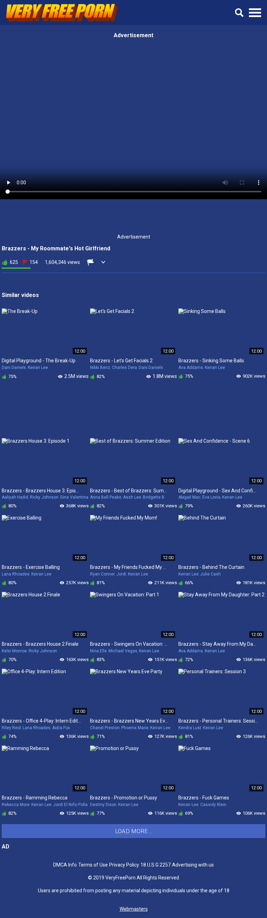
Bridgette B (153, 497)
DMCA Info (65, 865)
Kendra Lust (189, 727)
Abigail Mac (189, 497)
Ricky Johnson (44, 497)
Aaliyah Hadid (15, 497)
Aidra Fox (61, 727)
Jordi (121, 574)
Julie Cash (210, 574)
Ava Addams (190, 367)
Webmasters (134, 909)
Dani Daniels (14, 367)
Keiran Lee (38, 367)
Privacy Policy (124, 865)
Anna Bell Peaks (105, 497)
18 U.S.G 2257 (155, 865)
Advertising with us (193, 865)
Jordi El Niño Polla (70, 804)
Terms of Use (93, 865)
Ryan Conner (102, 574)
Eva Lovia (211, 497)
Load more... (133, 831)
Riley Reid (11, 727)
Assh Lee (132, 497)
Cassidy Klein (213, 804)
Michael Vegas (122, 651)
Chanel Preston (105, 727)
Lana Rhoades (16, 574)
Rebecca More (16, 804)
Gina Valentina (74, 497)
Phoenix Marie (134, 727)
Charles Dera (124, 367)
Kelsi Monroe (14, 651)
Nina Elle (98, 651)
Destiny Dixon (103, 804)
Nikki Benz (100, 367)
